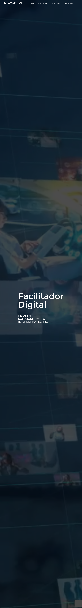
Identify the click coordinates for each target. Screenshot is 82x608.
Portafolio (56, 3)
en (78, 3)
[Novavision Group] (13, 3)
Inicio (32, 3)
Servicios (42, 3)
